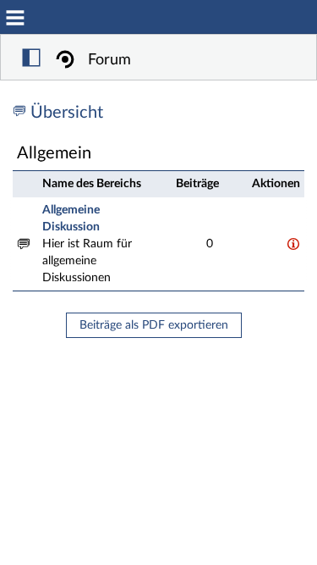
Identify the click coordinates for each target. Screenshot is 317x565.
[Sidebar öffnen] (31, 60)
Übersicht (66, 112)
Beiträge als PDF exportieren (153, 325)
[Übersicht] (21, 112)
